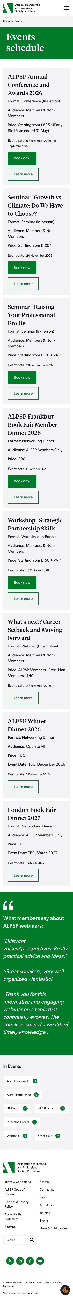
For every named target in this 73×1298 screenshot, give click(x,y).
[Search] (32, 1240)
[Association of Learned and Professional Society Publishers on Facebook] (30, 1261)
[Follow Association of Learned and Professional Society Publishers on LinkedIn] (20, 1261)
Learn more (23, 174)
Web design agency (14, 1293)
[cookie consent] (65, 1290)
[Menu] (66, 9)
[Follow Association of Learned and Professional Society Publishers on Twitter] (10, 1261)
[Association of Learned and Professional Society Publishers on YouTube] (40, 1261)
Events (14, 1066)
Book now (22, 158)
